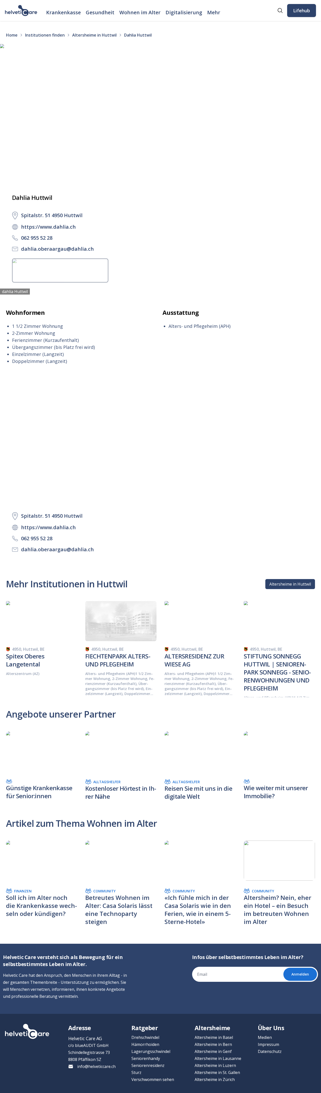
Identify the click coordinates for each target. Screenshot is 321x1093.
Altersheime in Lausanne (218, 1058)
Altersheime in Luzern (215, 1065)
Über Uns (271, 1028)
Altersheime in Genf (213, 1051)
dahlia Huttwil (15, 291)
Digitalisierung (184, 12)
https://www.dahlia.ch (48, 226)
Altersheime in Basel (214, 1037)
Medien (265, 1037)
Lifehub (301, 11)
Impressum (268, 1044)
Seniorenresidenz (148, 1065)
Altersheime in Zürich (215, 1079)
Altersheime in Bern (213, 1044)
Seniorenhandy (145, 1058)
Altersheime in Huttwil (290, 584)
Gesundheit (100, 12)
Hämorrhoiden (145, 1044)
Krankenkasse (63, 12)
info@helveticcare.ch (96, 1066)
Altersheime (212, 1028)
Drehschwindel (145, 1037)
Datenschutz (270, 1051)
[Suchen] (280, 11)
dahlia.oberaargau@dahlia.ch (57, 248)
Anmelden (300, 974)
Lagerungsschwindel (150, 1051)
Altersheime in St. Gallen (217, 1072)
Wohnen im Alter (139, 12)
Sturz (136, 1072)
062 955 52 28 (36, 237)
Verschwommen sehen (152, 1079)
